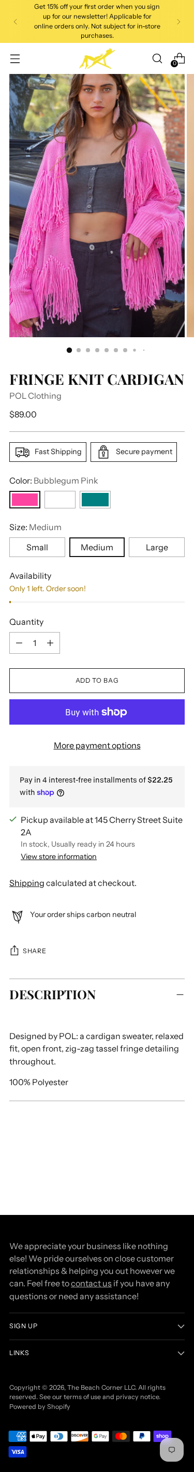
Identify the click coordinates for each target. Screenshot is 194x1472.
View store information (59, 856)
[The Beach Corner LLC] (97, 58)
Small (37, 547)
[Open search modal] (157, 58)
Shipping (26, 883)
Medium (97, 547)
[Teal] (95, 499)
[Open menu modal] (14, 58)
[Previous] (15, 21)
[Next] (178, 21)
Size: (35, 527)
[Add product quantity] (19, 643)
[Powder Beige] (60, 499)
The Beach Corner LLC (101, 1387)
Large (157, 547)
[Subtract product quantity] (50, 643)
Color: (53, 480)
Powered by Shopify (39, 1406)
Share (34, 951)
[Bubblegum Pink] (24, 499)
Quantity (26, 622)
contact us (91, 1283)
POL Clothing (35, 395)
